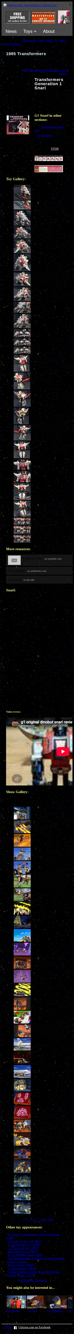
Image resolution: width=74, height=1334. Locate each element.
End (50, 1219)
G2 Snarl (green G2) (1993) (24, 1241)
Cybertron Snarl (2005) (22, 1268)
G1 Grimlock (55, 1310)
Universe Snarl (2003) (21, 1265)
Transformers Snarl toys (32, 1280)
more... (64, 73)
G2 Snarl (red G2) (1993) (23, 1248)
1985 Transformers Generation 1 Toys (45, 70)
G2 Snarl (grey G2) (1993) (24, 1244)
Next (43, 1219)
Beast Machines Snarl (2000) (25, 1255)
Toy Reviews (44, 135)
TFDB (55, 148)
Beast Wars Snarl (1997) (22, 1251)
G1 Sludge (13, 1310)
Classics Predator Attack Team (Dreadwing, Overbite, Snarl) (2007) (33, 1273)
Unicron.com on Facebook (34, 1327)
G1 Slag (32, 1310)
